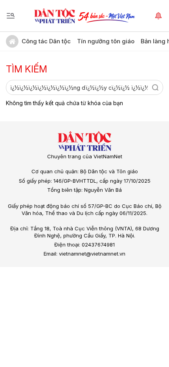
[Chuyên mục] (10, 15)
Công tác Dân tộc (46, 41)
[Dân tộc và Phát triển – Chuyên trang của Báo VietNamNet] (54, 15)
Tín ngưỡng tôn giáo (105, 41)
